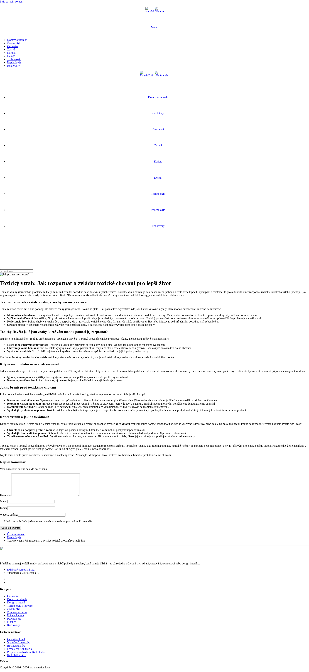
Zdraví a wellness (17, 612)
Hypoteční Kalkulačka (20, 648)
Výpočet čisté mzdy (18, 642)
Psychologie (14, 62)
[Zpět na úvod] (154, 11)
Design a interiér (16, 602)
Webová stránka (9, 514)
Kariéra (11, 52)
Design (11, 55)
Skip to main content (11, 1)
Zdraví (11, 49)
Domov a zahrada (17, 39)
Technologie (14, 59)
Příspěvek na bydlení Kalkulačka (26, 652)
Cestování (12, 46)
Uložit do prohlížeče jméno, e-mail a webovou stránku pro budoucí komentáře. (48, 521)
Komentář (5, 495)
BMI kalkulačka (16, 645)
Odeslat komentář (10, 528)
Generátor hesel (16, 639)
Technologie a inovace (20, 605)
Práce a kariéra (15, 615)
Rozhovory (13, 65)
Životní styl (13, 43)
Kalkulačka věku (16, 655)
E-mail (4, 508)
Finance (11, 621)
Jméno (3, 501)
